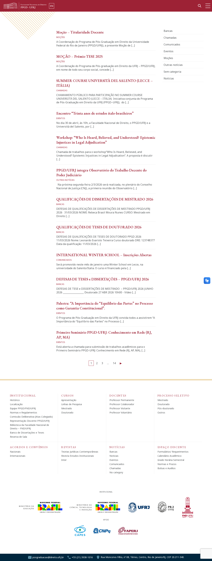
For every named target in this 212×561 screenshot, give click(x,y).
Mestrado (66, 408)
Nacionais (15, 451)
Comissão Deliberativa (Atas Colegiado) (31, 416)
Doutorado (67, 412)
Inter (64, 460)
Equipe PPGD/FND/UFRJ (23, 408)
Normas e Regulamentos (23, 412)
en (51, 5)
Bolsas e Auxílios (167, 468)
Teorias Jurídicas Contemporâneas (79, 451)
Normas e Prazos (167, 464)
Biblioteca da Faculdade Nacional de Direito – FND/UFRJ (29, 426)
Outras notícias (173, 65)
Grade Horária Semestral (171, 460)
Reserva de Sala (18, 436)
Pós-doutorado (166, 408)
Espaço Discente (172, 447)
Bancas (168, 31)
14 (114, 363)
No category (116, 472)
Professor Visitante (119, 408)
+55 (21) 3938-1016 (82, 557)
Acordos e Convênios (29, 447)
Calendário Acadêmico (170, 455)
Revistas (68, 447)
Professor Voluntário (120, 412)
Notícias (169, 78)
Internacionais (17, 455)
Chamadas (170, 37)
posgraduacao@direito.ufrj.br (48, 557)
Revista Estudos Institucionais (77, 455)
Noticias (113, 455)
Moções (168, 58)
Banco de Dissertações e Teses (27, 432)
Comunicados (172, 44)
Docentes (118, 395)
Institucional (23, 395)
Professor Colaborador (121, 404)
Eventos (168, 51)
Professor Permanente (121, 400)
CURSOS (67, 395)
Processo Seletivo (174, 395)
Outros (161, 412)
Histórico (15, 400)
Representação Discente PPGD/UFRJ (30, 420)
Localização (16, 404)
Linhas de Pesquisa (71, 404)
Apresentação (68, 400)
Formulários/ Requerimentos (173, 451)
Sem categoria (172, 71)
